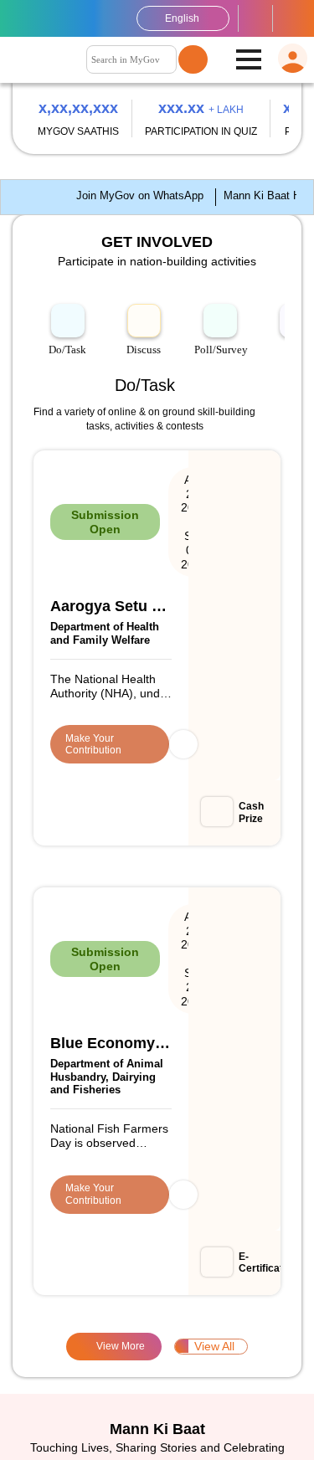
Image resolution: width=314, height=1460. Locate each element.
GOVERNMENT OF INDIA (22, 18)
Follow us (290, 18)
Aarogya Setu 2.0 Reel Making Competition (125, 616)
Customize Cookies (71, 1391)
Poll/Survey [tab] (222, 467)
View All (160, 929)
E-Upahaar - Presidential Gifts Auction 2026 (149, 892)
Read (166, 1251)
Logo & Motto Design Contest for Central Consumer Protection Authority (154, 837)
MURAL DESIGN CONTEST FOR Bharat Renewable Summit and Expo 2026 (148, 782)
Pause (287, 160)
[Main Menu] (248, 60)
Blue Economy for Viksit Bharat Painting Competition (155, 671)
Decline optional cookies (84, 1431)
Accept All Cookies (221, 1431)
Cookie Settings (157, 1358)
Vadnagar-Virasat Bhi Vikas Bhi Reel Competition (142, 727)
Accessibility (255, 18)
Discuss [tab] (144, 467)
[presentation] (33, 135)
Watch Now (86, 1251)
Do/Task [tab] (68, 467)
